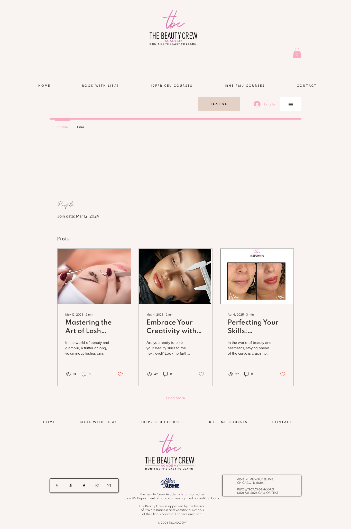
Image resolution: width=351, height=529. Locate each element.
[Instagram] (97, 485)
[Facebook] (84, 485)
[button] (297, 53)
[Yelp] (57, 485)
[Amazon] (70, 485)
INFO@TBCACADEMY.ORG (255, 489)
